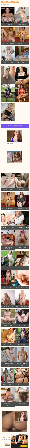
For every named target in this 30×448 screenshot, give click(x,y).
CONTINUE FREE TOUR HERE (15, 126)
